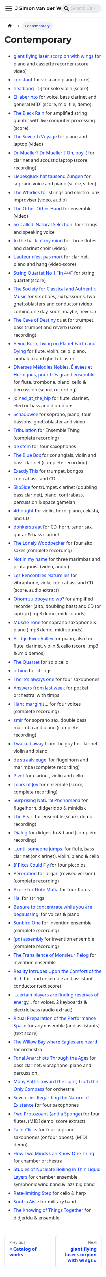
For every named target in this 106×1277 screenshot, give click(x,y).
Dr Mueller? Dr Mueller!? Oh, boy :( (50, 153)
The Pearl (24, 816)
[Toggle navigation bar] (9, 8)
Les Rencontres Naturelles (42, 575)
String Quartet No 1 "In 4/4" (43, 273)
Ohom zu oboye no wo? (39, 599)
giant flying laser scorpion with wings (54, 56)
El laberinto (26, 97)
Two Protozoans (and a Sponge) (48, 1114)
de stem (22, 446)
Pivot (19, 776)
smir (18, 720)
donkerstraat (28, 527)
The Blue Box (27, 455)
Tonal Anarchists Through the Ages (51, 1058)
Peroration (25, 873)
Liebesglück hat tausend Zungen (48, 176)
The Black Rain (29, 113)
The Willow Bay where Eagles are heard (55, 1042)
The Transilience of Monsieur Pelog (51, 955)
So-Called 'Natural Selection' (43, 224)
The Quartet (27, 662)
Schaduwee (26, 414)
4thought (24, 511)
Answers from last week (39, 688)
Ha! (17, 898)
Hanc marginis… (31, 704)
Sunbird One (27, 923)
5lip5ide (22, 487)
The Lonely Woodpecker (39, 543)
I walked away (29, 744)
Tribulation (25, 430)
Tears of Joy (26, 784)
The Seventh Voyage (35, 136)
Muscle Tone (27, 622)
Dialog (20, 833)
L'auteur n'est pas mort (38, 257)
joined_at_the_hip (32, 398)
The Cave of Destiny (35, 320)
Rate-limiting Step (32, 1193)
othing (21, 670)
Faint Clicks (25, 1130)
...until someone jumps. (38, 849)
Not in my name (30, 559)
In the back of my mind (38, 240)
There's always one (34, 679)
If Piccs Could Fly (31, 865)
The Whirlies (27, 192)
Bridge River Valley (33, 638)
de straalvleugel (30, 760)
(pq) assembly (28, 939)
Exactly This (26, 471)
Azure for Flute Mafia (36, 889)
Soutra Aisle (26, 1201)
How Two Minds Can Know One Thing (54, 1153)
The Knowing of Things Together (48, 1210)
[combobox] (81, 8)
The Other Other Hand (38, 208)
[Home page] (10, 26)
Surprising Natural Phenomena (47, 800)
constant (23, 80)
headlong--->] (28, 88)
